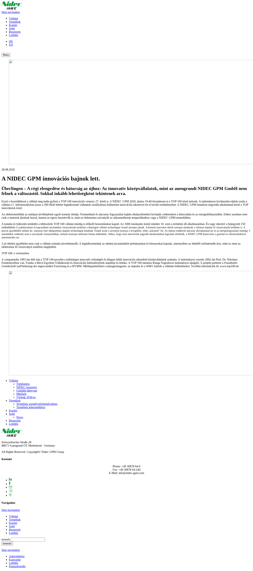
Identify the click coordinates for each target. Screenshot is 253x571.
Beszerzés (15, 31)
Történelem (23, 383)
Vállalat (13, 18)
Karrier (13, 25)
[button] (5, 55)
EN (11, 44)
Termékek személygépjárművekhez (36, 403)
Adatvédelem (16, 556)
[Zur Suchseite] (2, 51)
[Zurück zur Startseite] (11, 8)
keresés (6, 539)
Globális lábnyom (26, 390)
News (19, 417)
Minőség (21, 393)
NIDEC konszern (26, 387)
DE (11, 41)
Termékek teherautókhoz (30, 407)
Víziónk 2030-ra (26, 397)
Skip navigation (10, 12)
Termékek (15, 21)
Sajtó (12, 28)
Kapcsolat (15, 559)
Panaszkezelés (17, 566)
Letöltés (13, 35)
